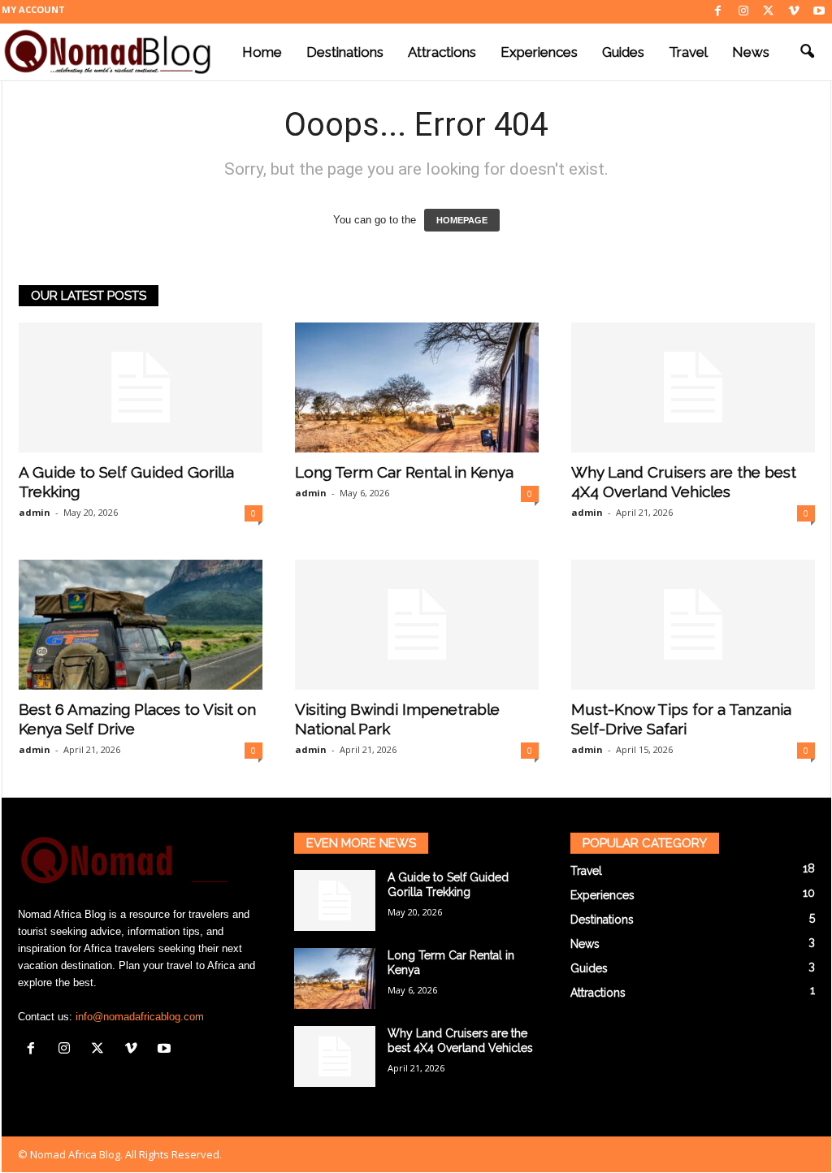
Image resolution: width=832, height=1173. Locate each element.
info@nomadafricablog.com (140, 1017)
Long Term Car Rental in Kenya (404, 472)
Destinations (345, 52)
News (750, 52)
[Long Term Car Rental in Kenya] (417, 387)
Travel (688, 52)
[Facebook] (718, 12)
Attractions (442, 52)
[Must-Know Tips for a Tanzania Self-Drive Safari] (693, 625)
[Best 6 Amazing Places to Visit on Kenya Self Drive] (140, 625)
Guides (623, 52)
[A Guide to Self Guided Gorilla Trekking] (140, 387)
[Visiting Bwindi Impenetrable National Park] (417, 625)
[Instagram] (743, 12)
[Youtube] (819, 12)
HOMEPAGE (462, 220)
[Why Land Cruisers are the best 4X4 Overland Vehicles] (693, 387)
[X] (768, 12)
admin (34, 512)
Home (262, 52)
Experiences (539, 52)
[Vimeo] (794, 12)
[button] (807, 52)
